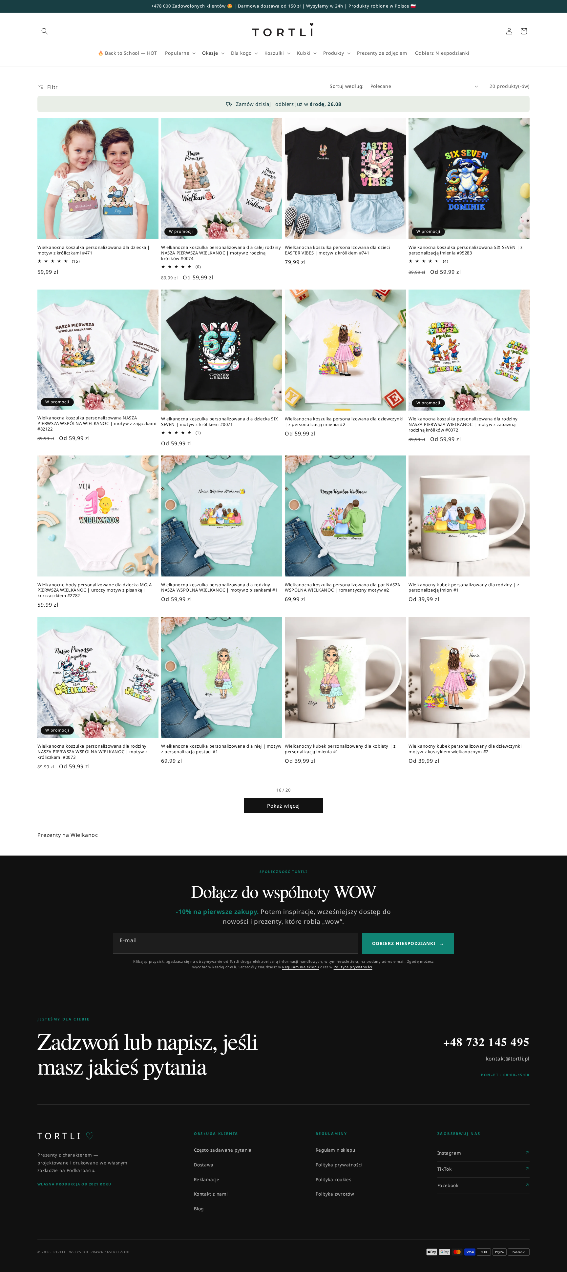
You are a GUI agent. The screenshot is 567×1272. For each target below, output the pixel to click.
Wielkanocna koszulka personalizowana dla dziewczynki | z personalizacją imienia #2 (344, 421)
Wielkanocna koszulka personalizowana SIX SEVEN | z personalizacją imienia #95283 (466, 250)
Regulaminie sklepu (300, 966)
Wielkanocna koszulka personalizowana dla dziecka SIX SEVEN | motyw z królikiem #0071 (219, 421)
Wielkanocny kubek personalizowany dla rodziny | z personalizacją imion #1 (464, 587)
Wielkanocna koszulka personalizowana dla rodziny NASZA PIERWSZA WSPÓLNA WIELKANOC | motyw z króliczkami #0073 (92, 751)
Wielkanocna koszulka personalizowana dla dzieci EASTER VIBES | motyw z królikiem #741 (337, 250)
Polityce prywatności (353, 966)
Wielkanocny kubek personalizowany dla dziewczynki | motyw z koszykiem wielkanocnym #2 (467, 749)
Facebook (448, 1185)
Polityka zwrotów (335, 1194)
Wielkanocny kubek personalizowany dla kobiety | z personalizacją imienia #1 (340, 749)
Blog (199, 1209)
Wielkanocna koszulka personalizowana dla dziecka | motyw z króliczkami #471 (93, 250)
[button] (44, 31)
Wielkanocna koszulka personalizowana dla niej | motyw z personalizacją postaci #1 (221, 749)
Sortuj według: (347, 86)
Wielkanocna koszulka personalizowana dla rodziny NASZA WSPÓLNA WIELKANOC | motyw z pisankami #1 (219, 587)
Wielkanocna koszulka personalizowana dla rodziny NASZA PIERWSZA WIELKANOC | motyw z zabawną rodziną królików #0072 (463, 424)
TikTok (444, 1169)
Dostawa (204, 1165)
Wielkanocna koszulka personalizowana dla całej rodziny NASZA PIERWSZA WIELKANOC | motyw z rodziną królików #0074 (221, 253)
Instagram (449, 1153)
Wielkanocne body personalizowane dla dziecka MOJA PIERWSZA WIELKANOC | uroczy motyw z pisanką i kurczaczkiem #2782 (94, 590)
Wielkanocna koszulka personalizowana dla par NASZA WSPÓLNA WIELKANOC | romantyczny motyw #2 (342, 587)
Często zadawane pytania (223, 1150)
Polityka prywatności (339, 1165)
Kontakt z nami (211, 1194)
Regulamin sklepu (335, 1150)
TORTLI (65, 1136)
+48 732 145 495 (486, 1042)
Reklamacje (207, 1179)
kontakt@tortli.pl (508, 1058)
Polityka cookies (333, 1179)
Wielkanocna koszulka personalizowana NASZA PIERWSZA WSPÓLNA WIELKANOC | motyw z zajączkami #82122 (96, 423)
